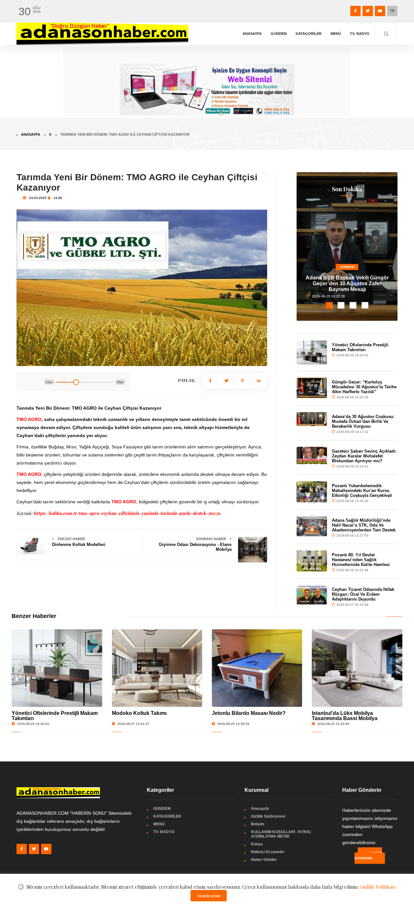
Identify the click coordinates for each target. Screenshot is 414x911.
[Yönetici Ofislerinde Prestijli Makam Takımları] (312, 352)
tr (392, 11)
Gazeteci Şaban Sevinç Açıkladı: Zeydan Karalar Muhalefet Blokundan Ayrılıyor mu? (364, 456)
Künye (257, 844)
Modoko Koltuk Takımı (139, 713)
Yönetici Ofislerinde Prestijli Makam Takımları (360, 347)
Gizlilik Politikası (378, 887)
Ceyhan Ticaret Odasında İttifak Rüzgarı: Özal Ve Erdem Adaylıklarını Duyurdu (363, 594)
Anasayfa (252, 34)
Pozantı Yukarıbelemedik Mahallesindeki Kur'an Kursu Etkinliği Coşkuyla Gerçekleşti (362, 490)
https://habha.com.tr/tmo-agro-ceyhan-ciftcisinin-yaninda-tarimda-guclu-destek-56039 (127, 513)
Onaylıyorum (208, 895)
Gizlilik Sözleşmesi (268, 816)
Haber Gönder (264, 859)
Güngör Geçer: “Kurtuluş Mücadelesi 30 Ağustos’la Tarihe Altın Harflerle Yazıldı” (364, 387)
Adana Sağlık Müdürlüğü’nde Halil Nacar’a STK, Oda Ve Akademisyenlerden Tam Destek (364, 525)
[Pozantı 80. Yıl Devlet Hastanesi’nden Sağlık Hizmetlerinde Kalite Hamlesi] (312, 560)
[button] (329, 305)
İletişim (257, 824)
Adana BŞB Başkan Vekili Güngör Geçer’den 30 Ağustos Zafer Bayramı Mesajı (347, 283)
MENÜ (336, 34)
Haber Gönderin (368, 855)
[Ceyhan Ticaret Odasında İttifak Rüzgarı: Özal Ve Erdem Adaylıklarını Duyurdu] (312, 594)
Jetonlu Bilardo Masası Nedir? (249, 713)
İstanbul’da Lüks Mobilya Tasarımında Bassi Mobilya (344, 715)
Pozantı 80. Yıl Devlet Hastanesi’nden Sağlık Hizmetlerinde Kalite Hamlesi (361, 559)
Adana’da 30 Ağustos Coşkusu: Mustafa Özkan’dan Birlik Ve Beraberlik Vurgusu (363, 421)
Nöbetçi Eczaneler (268, 852)
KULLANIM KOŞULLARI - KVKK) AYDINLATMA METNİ (281, 834)
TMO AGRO (28, 474)
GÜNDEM (279, 34)
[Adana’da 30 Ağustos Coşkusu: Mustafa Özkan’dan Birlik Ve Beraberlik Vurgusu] (312, 419)
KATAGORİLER (308, 34)
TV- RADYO (359, 34)
